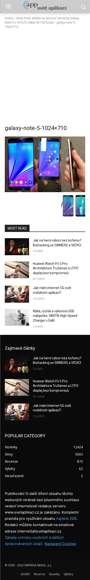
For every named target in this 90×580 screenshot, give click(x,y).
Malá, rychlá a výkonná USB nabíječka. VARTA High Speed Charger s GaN (55, 315)
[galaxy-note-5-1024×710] (45, 164)
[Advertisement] (45, 77)
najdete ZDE (66, 518)
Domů (9, 18)
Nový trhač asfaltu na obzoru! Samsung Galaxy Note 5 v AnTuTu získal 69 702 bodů (42, 20)
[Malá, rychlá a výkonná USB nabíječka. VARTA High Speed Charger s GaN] (17, 317)
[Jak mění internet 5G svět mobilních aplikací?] (17, 294)
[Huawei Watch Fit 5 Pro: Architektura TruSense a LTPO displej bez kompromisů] (17, 269)
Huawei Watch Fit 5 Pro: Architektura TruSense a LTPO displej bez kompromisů (55, 268)
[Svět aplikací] (45, 6)
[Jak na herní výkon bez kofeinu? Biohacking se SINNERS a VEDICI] (17, 246)
